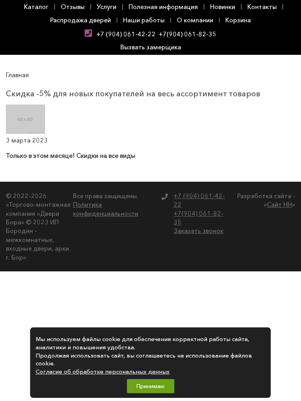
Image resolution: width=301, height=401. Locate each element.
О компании (195, 20)
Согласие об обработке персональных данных (103, 371)
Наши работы (144, 20)
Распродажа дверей (80, 20)
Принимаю (150, 386)
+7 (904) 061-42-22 (126, 34)
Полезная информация (163, 7)
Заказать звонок (198, 231)
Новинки (222, 7)
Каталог (36, 7)
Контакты (262, 7)
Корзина (238, 20)
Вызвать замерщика (150, 47)
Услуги (106, 7)
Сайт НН (279, 204)
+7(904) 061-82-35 (187, 34)
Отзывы (73, 7)
